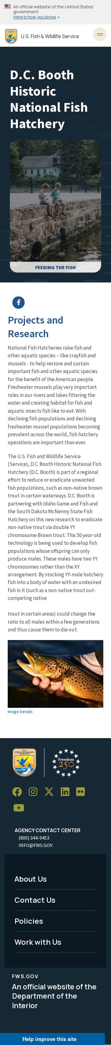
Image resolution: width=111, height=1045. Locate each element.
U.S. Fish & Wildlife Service (50, 36)
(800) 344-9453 (33, 838)
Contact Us (35, 900)
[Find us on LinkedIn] (67, 792)
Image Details (20, 711)
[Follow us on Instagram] (35, 792)
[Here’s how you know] (55, 12)
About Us (30, 879)
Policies (28, 921)
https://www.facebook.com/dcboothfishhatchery (59, 302)
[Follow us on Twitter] (51, 792)
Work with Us (37, 942)
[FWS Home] (11, 36)
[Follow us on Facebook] (19, 792)
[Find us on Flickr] (82, 792)
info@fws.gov (35, 845)
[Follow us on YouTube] (21, 808)
